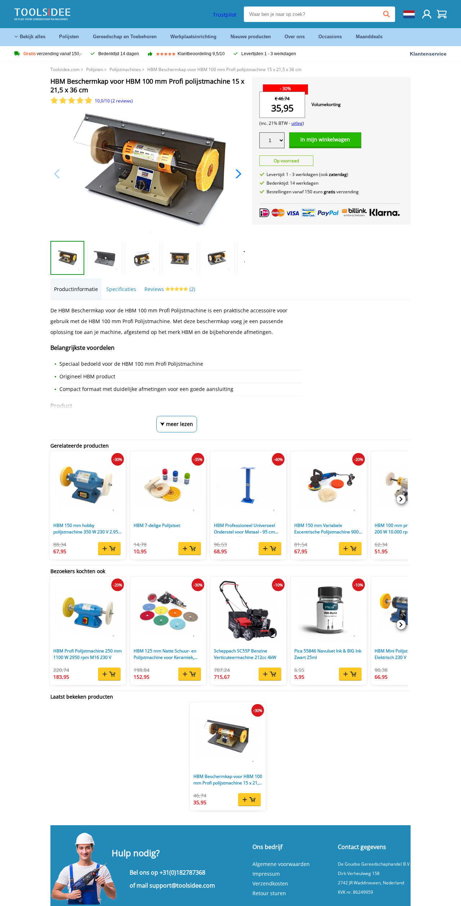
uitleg (297, 123)
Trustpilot (224, 14)
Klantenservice (428, 54)
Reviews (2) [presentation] (169, 289)
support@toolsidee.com (182, 885)
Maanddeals (369, 36)
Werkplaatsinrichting (193, 36)
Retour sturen (269, 893)
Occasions (330, 36)
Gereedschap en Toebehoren (125, 36)
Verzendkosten (270, 883)
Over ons (295, 36)
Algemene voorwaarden (281, 864)
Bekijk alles (32, 36)
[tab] (76, 289)
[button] (236, 174)
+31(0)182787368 (182, 872)
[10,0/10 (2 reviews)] (71, 102)
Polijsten (69, 36)
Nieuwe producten (250, 36)
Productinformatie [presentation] (76, 289)
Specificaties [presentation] (121, 289)
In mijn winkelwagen (325, 139)
